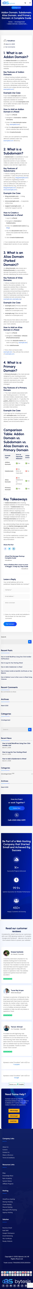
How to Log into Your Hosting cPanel (12, 663)
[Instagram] (7, 1285)
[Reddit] (26, 1285)
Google (16, 1078)
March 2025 (4, 705)
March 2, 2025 (10, 44)
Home (10, 22)
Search (3, 637)
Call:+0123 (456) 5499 (16, 820)
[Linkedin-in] (14, 1285)
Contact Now (16, 808)
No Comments (10, 47)
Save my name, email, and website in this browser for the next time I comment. (17, 616)
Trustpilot (16, 1064)
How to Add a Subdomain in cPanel (11, 667)
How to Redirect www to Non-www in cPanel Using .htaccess (16, 678)
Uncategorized (16, 7)
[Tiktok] (22, 1285)
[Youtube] (11, 1285)
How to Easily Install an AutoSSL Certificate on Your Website (16, 672)
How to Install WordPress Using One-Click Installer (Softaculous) (16, 658)
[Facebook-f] (3, 1285)
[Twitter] (18, 1285)
